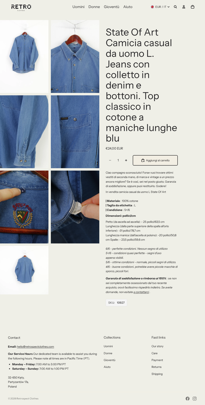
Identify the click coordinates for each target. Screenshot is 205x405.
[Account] (183, 6)
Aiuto (107, 367)
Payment (157, 360)
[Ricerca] (175, 6)
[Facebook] (187, 398)
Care (155, 353)
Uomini (108, 346)
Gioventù (109, 360)
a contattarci (141, 292)
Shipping (157, 374)
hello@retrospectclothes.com (35, 346)
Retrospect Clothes (27, 398)
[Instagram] (194, 398)
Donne (108, 353)
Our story (157, 346)
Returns (157, 367)
